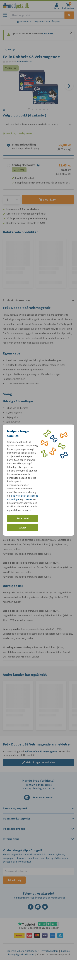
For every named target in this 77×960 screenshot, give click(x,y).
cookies (28, 499)
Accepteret (23, 518)
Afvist (22, 527)
